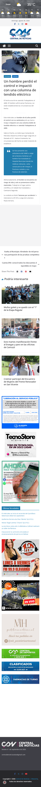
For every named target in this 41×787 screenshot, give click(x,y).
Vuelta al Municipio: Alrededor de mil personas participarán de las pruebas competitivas (21, 254)
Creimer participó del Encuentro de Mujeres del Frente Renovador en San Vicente (20, 382)
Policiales (7, 76)
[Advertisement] (20, 225)
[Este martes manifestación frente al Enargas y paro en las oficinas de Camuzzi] (20, 320)
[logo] (20, 743)
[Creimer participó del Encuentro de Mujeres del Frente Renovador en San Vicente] (20, 357)
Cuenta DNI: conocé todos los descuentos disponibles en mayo (19, 264)
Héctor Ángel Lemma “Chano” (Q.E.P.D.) (15, 523)
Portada (15, 76)
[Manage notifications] (4, 782)
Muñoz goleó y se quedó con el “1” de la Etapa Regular (20, 308)
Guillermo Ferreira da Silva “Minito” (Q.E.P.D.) (17, 519)
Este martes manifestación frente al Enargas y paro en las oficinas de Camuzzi (20, 344)
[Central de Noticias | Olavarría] (4, 45)
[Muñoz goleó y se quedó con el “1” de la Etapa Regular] (20, 285)
